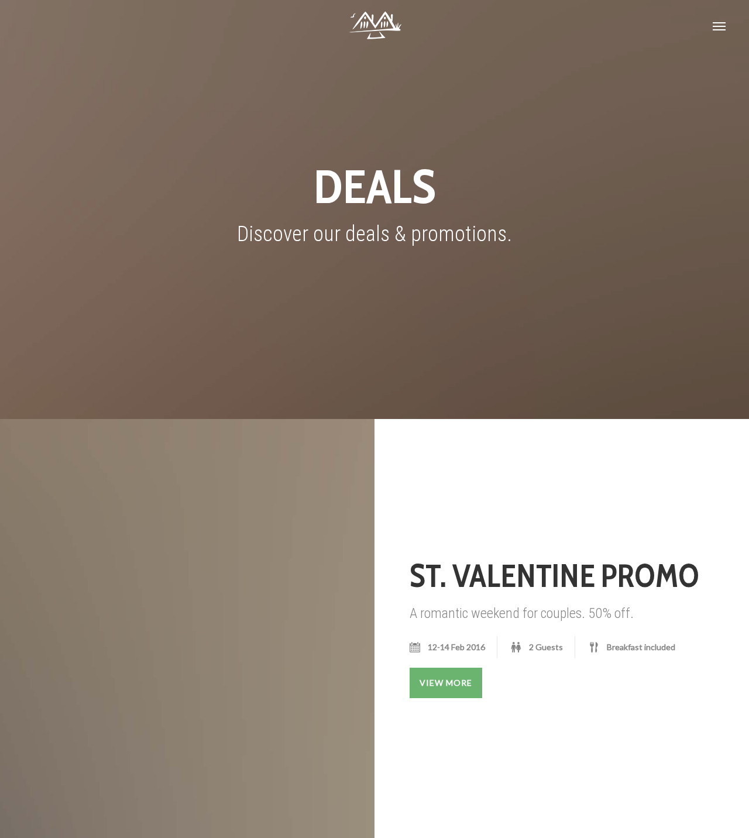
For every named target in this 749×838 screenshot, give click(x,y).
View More (446, 683)
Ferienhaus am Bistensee (374, 26)
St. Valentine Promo (554, 576)
